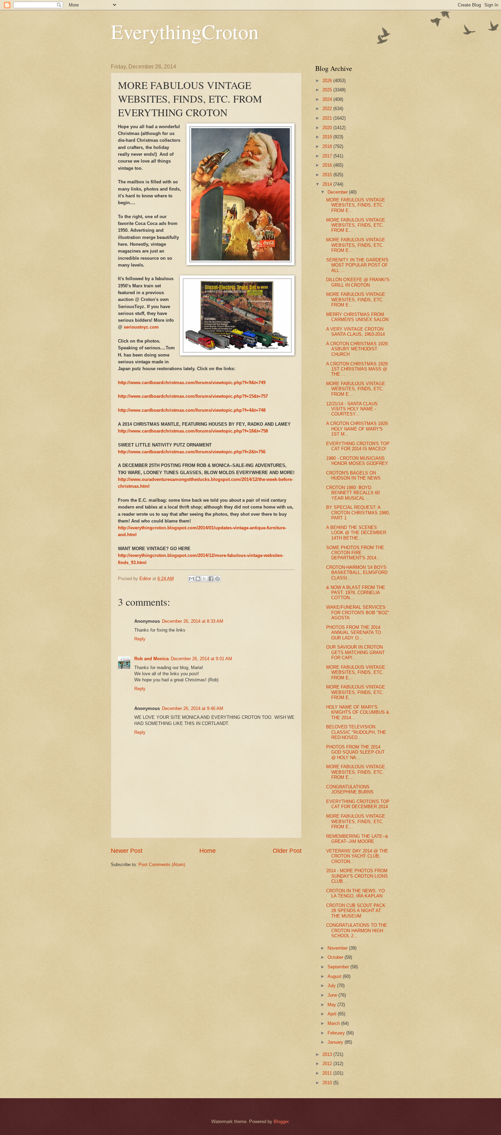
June (333, 995)
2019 (327, 136)
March (334, 1023)
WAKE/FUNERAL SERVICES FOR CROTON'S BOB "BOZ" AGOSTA (357, 612)
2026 (327, 80)
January (336, 1042)
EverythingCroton (185, 31)
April (333, 1013)
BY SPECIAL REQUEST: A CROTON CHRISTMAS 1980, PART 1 (358, 512)
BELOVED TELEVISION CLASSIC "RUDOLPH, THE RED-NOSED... (356, 732)
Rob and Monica (151, 658)
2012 (327, 1063)
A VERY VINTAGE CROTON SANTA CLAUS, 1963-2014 (355, 332)
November (338, 948)
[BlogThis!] (198, 578)
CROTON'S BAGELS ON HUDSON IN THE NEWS (353, 475)
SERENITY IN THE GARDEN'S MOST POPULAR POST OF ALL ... (357, 265)
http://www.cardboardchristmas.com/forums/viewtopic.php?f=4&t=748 (191, 410)
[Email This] (191, 578)
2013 (327, 1054)
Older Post (287, 850)
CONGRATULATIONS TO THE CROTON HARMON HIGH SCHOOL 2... (356, 930)
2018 (327, 146)
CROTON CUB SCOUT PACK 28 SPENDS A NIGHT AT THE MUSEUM (355, 911)
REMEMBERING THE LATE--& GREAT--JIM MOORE (357, 839)
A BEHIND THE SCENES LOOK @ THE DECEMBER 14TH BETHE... (356, 533)
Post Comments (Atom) (161, 864)
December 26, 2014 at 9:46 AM (192, 708)
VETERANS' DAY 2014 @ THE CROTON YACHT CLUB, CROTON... (357, 856)
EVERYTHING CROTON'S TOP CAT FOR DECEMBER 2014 (358, 804)
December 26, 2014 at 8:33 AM (192, 621)
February (337, 1032)
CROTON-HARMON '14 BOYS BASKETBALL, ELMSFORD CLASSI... (357, 572)
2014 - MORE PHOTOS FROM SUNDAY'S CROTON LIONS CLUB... (357, 876)
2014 (327, 184)
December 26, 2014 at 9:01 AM (201, 658)
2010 (327, 1082)
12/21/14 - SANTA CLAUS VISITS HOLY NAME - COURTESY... (352, 409)
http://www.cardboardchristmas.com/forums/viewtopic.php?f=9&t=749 (191, 382)
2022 (327, 108)
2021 (327, 118)
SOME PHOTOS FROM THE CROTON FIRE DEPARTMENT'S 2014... (355, 553)
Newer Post (126, 850)
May (332, 1004)
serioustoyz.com (141, 327)
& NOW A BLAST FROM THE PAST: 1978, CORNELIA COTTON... (355, 593)
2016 (327, 165)
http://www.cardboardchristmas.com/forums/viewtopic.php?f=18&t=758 (193, 431)
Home (207, 850)
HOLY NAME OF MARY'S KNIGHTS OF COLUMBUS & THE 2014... (357, 712)
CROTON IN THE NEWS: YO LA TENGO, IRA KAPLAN (355, 893)
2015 (327, 174)
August (335, 976)
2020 (327, 127)
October (336, 957)
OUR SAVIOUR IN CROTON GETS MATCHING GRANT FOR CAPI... (355, 652)
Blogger (281, 1121)
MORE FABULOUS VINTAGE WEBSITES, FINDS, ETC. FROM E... (355, 205)
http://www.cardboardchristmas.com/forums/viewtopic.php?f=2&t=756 (191, 451)
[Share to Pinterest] (217, 578)
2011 (327, 1073)
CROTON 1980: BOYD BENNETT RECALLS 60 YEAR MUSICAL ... (353, 493)
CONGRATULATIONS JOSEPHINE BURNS (350, 789)
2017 (327, 155)
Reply (140, 638)
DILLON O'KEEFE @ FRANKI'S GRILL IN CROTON (358, 282)
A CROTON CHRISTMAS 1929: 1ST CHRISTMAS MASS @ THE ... (357, 369)
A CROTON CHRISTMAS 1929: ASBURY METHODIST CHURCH (357, 349)
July (332, 985)
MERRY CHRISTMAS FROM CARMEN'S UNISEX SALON (357, 317)
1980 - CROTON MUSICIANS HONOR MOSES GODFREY (357, 461)
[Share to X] (204, 578)
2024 (327, 99)
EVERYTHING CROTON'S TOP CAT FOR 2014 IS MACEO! (358, 446)
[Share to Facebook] (211, 578)
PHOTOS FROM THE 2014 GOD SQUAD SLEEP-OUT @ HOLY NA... (355, 752)
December (338, 192)
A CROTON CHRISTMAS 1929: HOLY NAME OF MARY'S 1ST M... (357, 429)
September (339, 966)
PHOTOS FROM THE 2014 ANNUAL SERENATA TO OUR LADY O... (353, 632)
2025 (327, 89)
